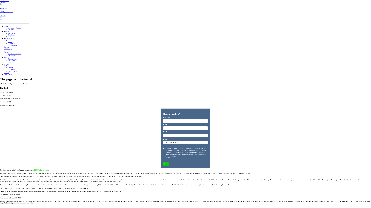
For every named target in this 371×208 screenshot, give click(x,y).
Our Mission (11, 30)
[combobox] (166, 142)
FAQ (9, 36)
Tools (5, 40)
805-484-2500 (4, 8)
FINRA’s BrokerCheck (41, 170)
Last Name (166, 125)
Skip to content (4, 1)
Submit (166, 164)
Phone (165, 139)
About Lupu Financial (14, 28)
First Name (167, 118)
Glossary (10, 42)
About (6, 26)
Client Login (8, 49)
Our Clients (11, 35)
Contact (6, 47)
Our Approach (12, 33)
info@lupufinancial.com (6, 12)
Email (165, 132)
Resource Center (9, 38)
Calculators (11, 43)
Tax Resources (12, 45)
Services (6, 31)
